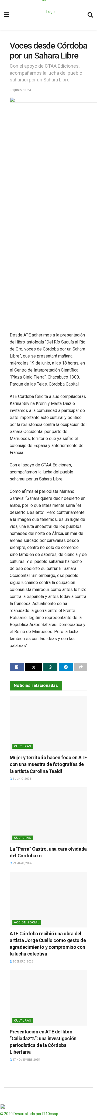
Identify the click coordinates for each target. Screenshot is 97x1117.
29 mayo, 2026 (22, 863)
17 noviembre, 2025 (26, 1059)
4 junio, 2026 (21, 778)
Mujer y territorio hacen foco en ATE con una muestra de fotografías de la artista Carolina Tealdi (48, 764)
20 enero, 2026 (22, 961)
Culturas (22, 746)
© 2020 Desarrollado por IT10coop (29, 1114)
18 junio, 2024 (20, 90)
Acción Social (26, 922)
